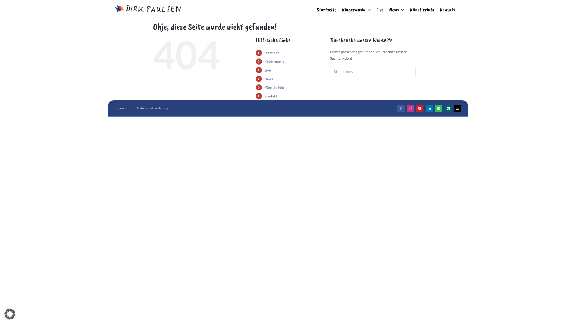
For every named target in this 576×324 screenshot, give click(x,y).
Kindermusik (274, 61)
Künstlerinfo (274, 87)
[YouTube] (419, 108)
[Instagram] (410, 108)
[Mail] (457, 108)
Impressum (122, 108)
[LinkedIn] (429, 108)
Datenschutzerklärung (152, 108)
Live (267, 70)
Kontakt (270, 96)
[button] (10, 314)
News (268, 79)
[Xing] (448, 108)
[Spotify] (438, 108)
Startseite (271, 53)
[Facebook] (401, 108)
